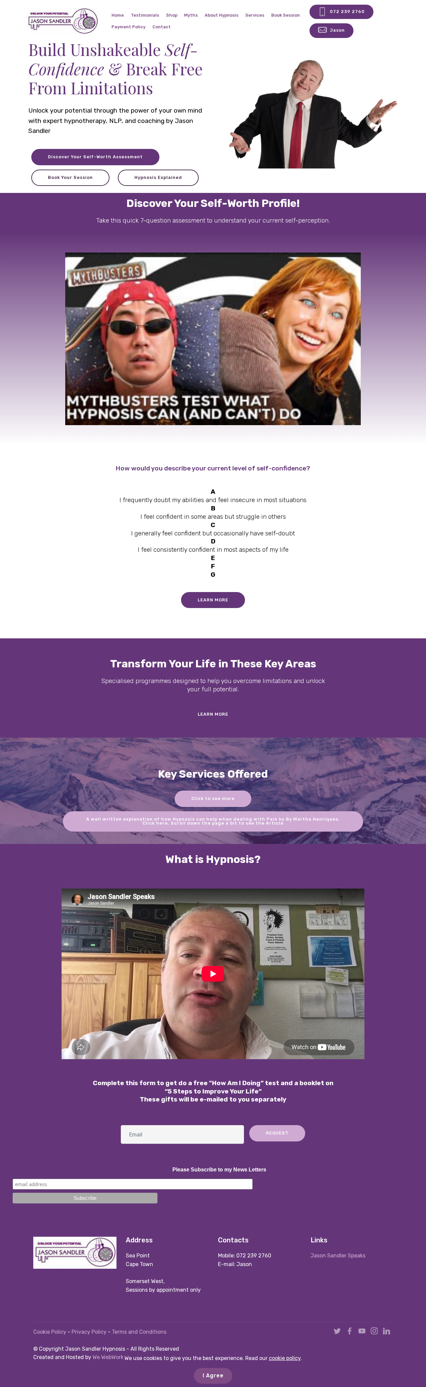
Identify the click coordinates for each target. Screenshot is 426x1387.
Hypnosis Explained (158, 177)
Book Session (285, 15)
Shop (171, 15)
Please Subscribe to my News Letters (219, 1169)
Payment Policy (128, 26)
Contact (161, 26)
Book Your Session (70, 177)
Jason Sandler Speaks (338, 1255)
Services (254, 15)
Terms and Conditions (139, 1332)
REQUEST (277, 1132)
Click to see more (213, 798)
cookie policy (285, 1358)
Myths (191, 15)
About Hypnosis (221, 15)
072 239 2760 (347, 11)
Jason (337, 30)
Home (117, 15)
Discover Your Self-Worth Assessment (95, 156)
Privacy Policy (90, 1332)
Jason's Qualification (213, 876)
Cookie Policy (49, 1332)
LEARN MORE (213, 599)
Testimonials (145, 15)
